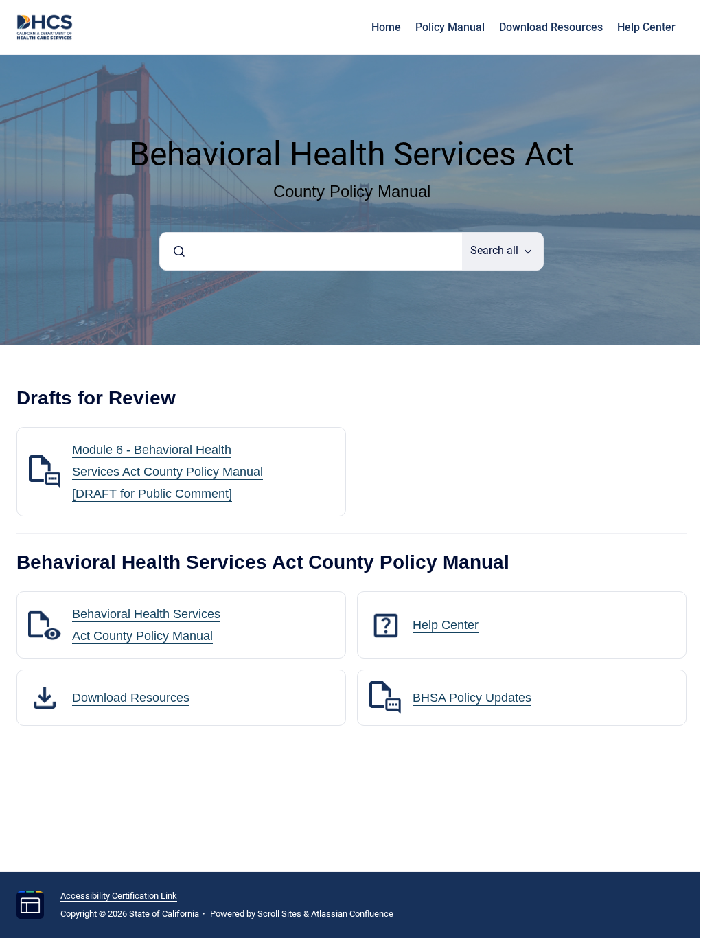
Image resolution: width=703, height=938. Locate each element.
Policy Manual (450, 27)
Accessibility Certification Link (118, 896)
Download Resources (551, 27)
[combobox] (311, 251)
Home (386, 27)
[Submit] (179, 251)
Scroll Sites (279, 913)
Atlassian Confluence (352, 913)
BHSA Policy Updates (472, 698)
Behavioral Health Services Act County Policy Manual (146, 625)
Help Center (646, 27)
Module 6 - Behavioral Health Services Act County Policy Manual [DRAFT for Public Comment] (167, 472)
